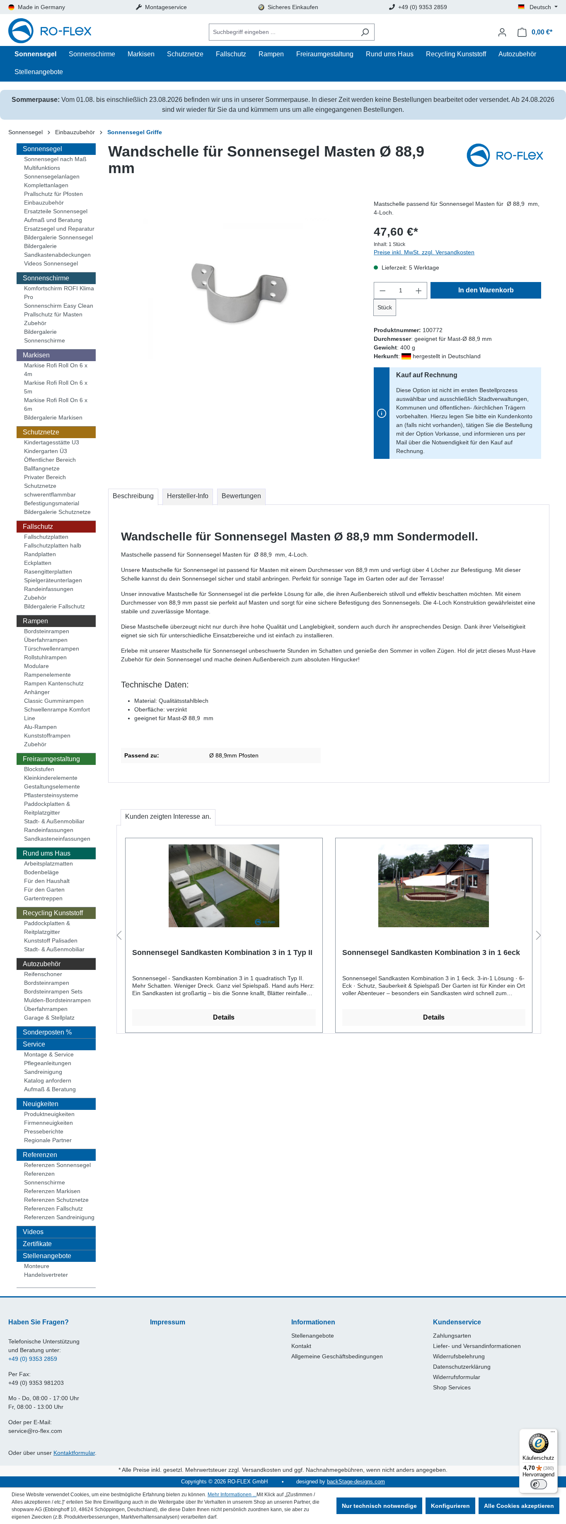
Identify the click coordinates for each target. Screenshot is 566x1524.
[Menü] (553, 1434)
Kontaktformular (74, 1452)
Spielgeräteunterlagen (53, 580)
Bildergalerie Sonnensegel (58, 237)
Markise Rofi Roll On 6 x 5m (55, 387)
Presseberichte (43, 1131)
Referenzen (40, 1154)
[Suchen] (365, 32)
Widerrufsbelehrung (459, 1356)
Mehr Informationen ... (232, 1494)
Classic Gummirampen (54, 700)
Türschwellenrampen (51, 648)
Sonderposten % (47, 1032)
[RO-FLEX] (508, 163)
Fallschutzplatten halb (52, 545)
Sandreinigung (43, 1071)
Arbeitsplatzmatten (48, 863)
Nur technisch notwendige (379, 1505)
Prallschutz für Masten (53, 314)
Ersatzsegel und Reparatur (59, 228)
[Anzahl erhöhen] (419, 290)
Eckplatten (37, 562)
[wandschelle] (237, 288)
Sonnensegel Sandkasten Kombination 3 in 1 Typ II (222, 952)
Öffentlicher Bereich (50, 459)
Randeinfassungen (48, 589)
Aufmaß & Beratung (50, 1089)
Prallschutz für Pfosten (53, 193)
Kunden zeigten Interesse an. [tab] (168, 816)
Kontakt (301, 1346)
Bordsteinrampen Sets (53, 991)
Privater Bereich (45, 477)
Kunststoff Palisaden (50, 940)
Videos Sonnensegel (51, 263)
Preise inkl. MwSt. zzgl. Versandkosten (424, 252)
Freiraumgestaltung (51, 758)
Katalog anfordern (47, 1080)
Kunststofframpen (47, 735)
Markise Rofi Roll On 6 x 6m (55, 404)
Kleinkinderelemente (50, 777)
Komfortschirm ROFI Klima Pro (59, 292)
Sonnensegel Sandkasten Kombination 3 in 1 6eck (431, 952)
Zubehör (35, 323)
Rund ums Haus (46, 853)
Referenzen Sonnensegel (57, 1165)
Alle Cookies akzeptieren (519, 1505)
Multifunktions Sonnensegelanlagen (52, 172)
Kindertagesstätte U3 (51, 442)
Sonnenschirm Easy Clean (58, 305)
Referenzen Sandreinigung (59, 1217)
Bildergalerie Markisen (53, 417)
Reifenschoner (43, 974)
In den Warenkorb (486, 290)
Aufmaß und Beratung (53, 220)
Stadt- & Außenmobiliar (54, 821)
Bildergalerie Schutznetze (57, 512)
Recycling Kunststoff (53, 912)
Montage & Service (49, 1054)
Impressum (167, 1322)
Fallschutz (38, 526)
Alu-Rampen (40, 726)
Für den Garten (44, 889)
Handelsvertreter (46, 1274)
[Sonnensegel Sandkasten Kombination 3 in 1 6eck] (434, 885)
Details (224, 1017)
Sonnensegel (42, 148)
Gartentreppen (43, 898)
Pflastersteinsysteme (51, 795)
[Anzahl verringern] (382, 290)
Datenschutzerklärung (462, 1366)
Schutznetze (41, 432)
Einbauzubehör (44, 202)
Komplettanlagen (46, 185)
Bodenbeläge (41, 872)
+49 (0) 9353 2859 (32, 1358)
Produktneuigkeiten (49, 1114)
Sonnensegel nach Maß (55, 159)
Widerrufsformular (456, 1377)
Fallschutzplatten (46, 536)
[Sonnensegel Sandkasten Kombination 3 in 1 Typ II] (224, 885)
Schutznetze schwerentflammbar (50, 490)
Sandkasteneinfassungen (57, 838)
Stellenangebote (47, 1255)
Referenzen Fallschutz (53, 1208)
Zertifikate (37, 1243)
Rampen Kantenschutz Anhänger (54, 687)
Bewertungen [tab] (241, 495)
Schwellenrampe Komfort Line (57, 713)
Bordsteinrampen (46, 631)
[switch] (538, 1484)
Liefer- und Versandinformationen (477, 1346)
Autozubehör (41, 963)
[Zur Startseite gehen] (49, 32)
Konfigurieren (450, 1505)
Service (34, 1044)
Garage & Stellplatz (49, 1017)
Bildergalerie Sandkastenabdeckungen (57, 250)
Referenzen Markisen (52, 1191)
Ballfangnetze (42, 468)
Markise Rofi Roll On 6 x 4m (55, 369)
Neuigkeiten (40, 1103)
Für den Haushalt (47, 881)
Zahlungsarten (452, 1335)
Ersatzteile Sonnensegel (55, 211)
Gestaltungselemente (52, 786)
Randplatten (40, 554)
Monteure (36, 1266)
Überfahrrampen (46, 640)
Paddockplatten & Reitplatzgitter (47, 808)
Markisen (36, 355)
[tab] (133, 497)
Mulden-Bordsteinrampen (57, 1000)
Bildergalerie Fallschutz (54, 606)
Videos (33, 1231)
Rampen (35, 621)
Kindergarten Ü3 (45, 451)
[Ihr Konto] (502, 32)
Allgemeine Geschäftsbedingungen (337, 1356)
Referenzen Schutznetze (56, 1199)
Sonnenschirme (46, 278)
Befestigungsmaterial (51, 503)
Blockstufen (39, 769)
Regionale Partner (48, 1140)
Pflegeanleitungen (47, 1063)
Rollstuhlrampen (45, 657)
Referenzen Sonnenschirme (44, 1178)
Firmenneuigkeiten (48, 1122)
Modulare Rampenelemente (47, 670)
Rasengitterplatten (48, 571)
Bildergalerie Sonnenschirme (44, 336)
